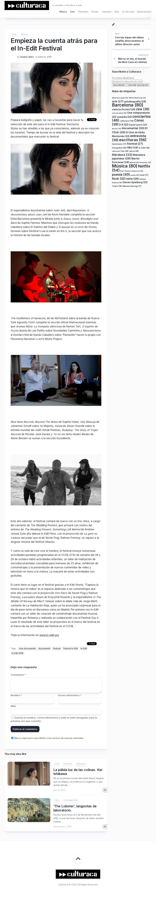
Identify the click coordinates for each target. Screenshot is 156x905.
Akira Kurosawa (120, 98)
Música (63, 11)
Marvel (134, 162)
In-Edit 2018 (17, 653)
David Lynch (138, 124)
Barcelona (127, 105)
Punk (144, 175)
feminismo (119, 144)
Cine (72, 11)
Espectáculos (144, 11)
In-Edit (84, 648)
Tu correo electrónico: (123, 78)
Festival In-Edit (70, 648)
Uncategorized (71, 800)
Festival (56, 648)
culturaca (127, 121)
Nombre (16, 695)
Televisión (83, 11)
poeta (135, 175)
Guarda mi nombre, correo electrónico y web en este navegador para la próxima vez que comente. (54, 719)
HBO (132, 147)
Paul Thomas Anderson (131, 171)
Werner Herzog (131, 186)
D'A (123, 124)
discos (116, 129)
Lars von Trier (120, 151)
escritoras (133, 139)
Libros (134, 151)
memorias (145, 163)
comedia (124, 116)
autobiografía (135, 101)
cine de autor (119, 113)
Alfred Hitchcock (137, 98)
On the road (128, 11)
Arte (116, 11)
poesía (121, 174)
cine (142, 109)
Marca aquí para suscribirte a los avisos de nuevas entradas (48, 738)
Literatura (106, 11)
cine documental (27, 648)
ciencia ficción (123, 109)
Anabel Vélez (27, 56)
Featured (68, 763)
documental (44, 648)
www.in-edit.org (49, 635)
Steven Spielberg (134, 182)
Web (13, 706)
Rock (119, 178)
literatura (122, 155)
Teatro (117, 186)
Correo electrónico (69, 695)
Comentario (18, 674)
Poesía (94, 11)
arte (117, 101)
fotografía (119, 147)
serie (132, 178)
